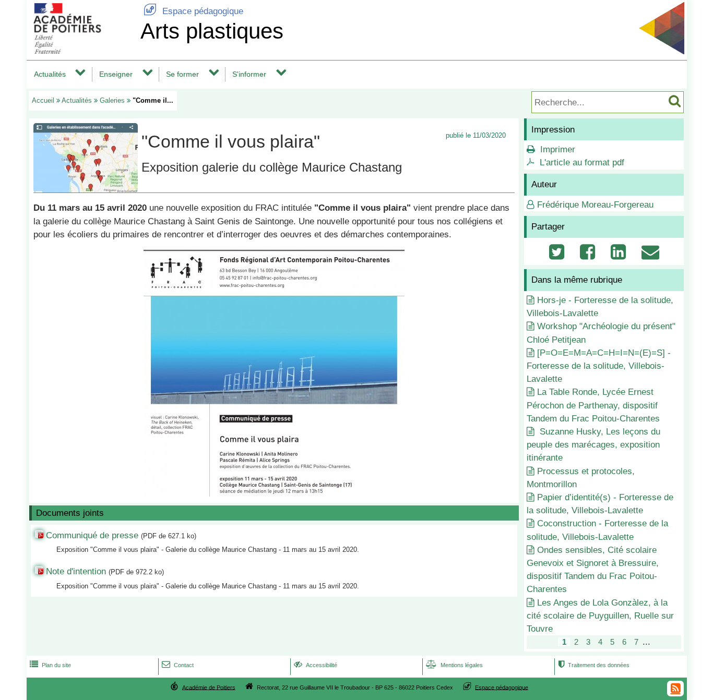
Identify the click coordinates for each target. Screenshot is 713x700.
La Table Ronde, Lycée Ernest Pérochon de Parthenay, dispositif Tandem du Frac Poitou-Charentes (593, 405)
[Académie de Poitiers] (81, 51)
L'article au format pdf (582, 162)
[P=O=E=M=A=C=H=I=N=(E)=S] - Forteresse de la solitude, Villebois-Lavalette (599, 366)
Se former (182, 74)
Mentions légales (454, 665)
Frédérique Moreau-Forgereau (595, 205)
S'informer (249, 74)
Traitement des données (593, 665)
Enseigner (116, 74)
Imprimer (557, 149)
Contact (178, 665)
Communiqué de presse (92, 535)
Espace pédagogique (193, 11)
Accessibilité (315, 665)
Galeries (112, 100)
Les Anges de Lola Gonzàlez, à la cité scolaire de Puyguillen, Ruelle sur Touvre (600, 616)
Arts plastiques (211, 31)
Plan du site (50, 665)
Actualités (50, 74)
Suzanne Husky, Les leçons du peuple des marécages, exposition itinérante (593, 445)
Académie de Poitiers (208, 687)
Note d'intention (77, 571)
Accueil (43, 100)
